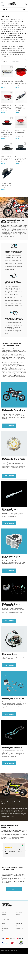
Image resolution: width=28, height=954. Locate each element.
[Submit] (24, 9)
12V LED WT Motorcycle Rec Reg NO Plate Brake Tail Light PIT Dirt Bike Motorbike (20, 158)
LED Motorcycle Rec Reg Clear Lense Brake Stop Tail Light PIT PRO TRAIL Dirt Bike (20, 81)
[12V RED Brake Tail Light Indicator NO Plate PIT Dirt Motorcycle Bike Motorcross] (21, 122)
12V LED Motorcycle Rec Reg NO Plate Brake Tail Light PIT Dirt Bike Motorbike (6, 183)
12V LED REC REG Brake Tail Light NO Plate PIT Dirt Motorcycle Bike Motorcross (6, 158)
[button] (26, 850)
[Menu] (2, 4)
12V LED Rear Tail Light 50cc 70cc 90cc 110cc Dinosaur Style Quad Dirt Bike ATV (7, 81)
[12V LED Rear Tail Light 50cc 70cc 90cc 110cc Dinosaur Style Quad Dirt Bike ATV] (7, 71)
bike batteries (8, 375)
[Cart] (26, 3)
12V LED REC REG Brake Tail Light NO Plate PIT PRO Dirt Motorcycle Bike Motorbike (20, 107)
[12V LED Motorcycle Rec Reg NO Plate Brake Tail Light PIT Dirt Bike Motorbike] (7, 173)
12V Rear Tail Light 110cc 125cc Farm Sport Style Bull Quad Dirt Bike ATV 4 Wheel (7, 107)
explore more (9, 425)
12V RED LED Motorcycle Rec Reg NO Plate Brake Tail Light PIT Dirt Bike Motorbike (6, 132)
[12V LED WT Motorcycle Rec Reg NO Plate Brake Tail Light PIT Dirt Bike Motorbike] (21, 148)
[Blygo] (11, 3)
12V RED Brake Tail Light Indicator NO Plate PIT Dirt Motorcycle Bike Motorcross (20, 132)
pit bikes (17, 348)
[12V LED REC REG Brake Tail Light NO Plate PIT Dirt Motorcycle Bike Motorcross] (7, 148)
